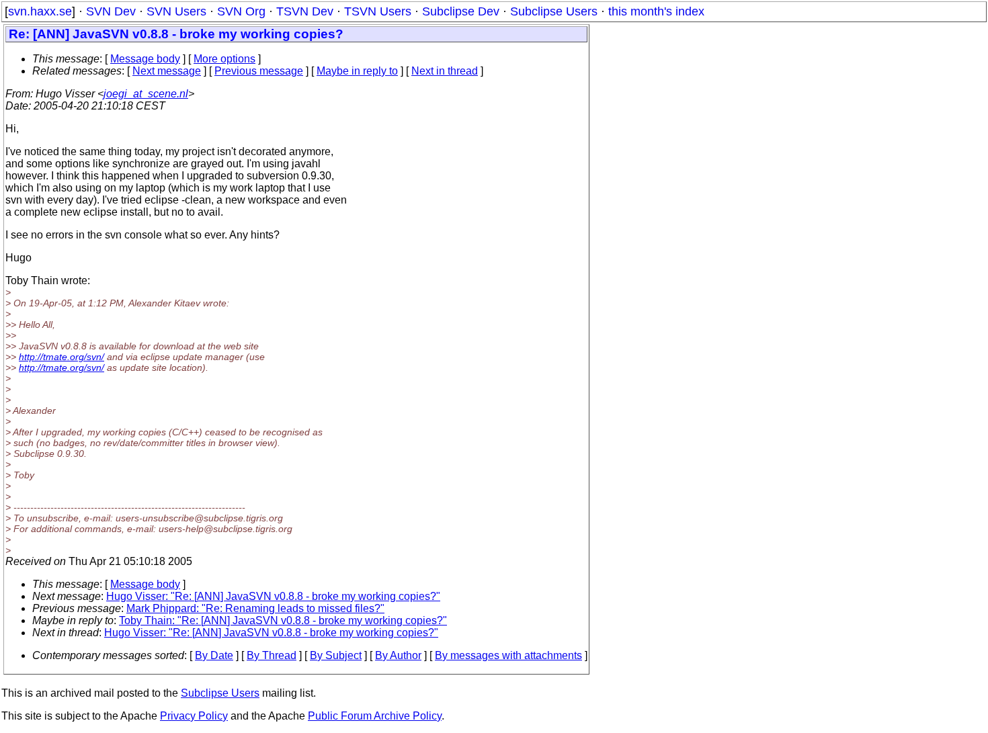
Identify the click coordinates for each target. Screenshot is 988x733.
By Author (398, 655)
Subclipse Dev (460, 11)
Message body (145, 58)
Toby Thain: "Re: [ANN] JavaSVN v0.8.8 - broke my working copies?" (283, 620)
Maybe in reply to (357, 71)
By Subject (336, 655)
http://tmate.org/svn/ (61, 356)
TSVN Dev (304, 11)
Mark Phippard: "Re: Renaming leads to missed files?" (255, 608)
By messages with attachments (508, 655)
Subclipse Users (554, 11)
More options (224, 58)
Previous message (258, 71)
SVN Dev (111, 11)
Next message (166, 71)
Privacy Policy (194, 716)
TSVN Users (377, 11)
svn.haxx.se (40, 11)
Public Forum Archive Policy (375, 716)
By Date (214, 655)
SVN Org (241, 11)
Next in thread (444, 71)
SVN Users (176, 11)
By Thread (271, 655)
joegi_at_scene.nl (146, 93)
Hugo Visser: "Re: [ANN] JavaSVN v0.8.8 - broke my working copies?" (273, 596)
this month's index (656, 11)
